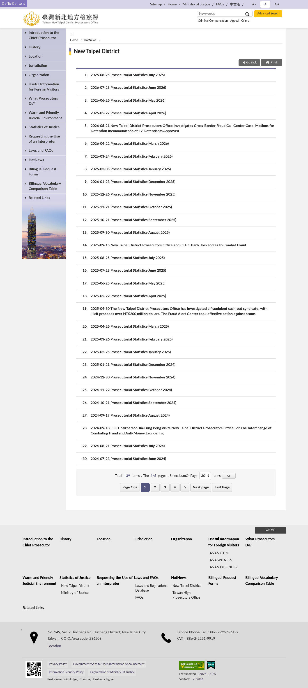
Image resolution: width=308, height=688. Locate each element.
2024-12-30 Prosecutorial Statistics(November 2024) (133, 377)
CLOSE (270, 530)
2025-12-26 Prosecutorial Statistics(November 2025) (133, 194)
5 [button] (185, 487)
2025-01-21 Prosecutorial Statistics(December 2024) (133, 364)
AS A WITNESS (221, 560)
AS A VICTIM (219, 553)
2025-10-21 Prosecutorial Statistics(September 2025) (133, 220)
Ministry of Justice (196, 4)
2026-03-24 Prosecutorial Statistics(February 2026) (131, 156)
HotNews (36, 160)
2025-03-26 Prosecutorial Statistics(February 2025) (131, 339)
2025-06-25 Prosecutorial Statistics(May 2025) (128, 283)
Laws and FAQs (41, 150)
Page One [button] (129, 487)
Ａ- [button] (253, 4)
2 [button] (155, 487)
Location (35, 56)
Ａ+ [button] (276, 4)
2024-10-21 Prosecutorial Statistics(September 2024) (133, 403)
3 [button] (165, 487)
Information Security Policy (66, 672)
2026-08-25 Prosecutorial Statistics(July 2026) (128, 75)
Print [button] (273, 62)
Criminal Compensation (213, 20)
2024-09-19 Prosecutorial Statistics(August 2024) (130, 415)
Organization (39, 75)
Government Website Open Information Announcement (109, 664)
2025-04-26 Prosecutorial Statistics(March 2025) (130, 326)
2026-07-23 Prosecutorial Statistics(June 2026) (128, 87)
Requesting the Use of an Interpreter (44, 139)
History (34, 47)
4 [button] (175, 487)
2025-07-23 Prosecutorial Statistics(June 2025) (128, 270)
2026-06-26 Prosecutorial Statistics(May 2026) (128, 100)
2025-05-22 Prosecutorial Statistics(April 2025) (128, 296)
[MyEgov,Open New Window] (211, 666)
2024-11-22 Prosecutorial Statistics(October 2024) (131, 390)
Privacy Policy (58, 664)
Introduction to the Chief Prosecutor (44, 35)
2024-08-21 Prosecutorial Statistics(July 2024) (128, 446)
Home (172, 4)
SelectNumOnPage (184, 476)
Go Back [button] (251, 62)
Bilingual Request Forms (42, 171)
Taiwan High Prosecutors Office (186, 595)
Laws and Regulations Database (151, 588)
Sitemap (156, 4)
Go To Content (13, 3)
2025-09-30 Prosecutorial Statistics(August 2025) (130, 232)
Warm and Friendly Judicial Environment (45, 115)
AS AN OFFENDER (223, 567)
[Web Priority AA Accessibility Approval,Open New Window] (192, 666)
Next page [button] (201, 487)
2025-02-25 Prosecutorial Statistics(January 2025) (131, 352)
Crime (245, 20)
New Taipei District (97, 51)
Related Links (39, 198)
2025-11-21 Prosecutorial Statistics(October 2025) (131, 207)
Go (228, 476)
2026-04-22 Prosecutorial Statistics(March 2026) (130, 143)
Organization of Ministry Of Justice (112, 672)
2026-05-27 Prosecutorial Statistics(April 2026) (128, 113)
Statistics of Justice (44, 127)
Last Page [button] (222, 487)
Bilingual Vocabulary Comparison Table (45, 186)
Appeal (234, 20)
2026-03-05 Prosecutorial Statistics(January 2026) (131, 169)
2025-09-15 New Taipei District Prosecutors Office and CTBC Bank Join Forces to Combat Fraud (168, 245)
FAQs (220, 4)
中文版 (235, 4)
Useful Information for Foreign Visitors (44, 86)
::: (72, 34)
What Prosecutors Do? (43, 101)
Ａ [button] (265, 4)
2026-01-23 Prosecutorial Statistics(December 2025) (133, 182)
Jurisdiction (38, 66)
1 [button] (145, 487)
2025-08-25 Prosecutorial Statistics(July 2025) (128, 258)
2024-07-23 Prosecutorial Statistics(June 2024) (128, 459)
